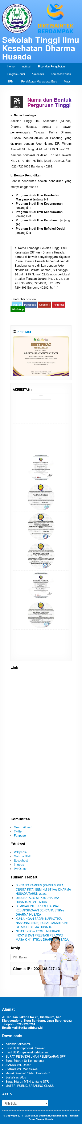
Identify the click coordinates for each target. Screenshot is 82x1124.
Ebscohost (21, 860)
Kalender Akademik (18, 1044)
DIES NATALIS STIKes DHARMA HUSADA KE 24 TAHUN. (37, 900)
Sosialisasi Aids (15, 1077)
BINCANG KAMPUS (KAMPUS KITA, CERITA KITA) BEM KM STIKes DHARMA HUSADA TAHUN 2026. (43, 889)
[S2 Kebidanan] (41, 643)
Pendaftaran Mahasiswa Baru (39, 81)
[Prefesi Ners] (41, 467)
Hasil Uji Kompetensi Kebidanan (26, 1052)
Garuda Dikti (22, 856)
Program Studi (16, 74)
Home (11, 66)
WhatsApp (18, 309)
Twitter (17, 305)
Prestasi (23, 332)
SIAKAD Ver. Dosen (18, 1065)
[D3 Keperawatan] (41, 526)
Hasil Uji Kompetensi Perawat (25, 1048)
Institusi (26, 66)
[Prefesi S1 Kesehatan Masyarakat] (41, 496)
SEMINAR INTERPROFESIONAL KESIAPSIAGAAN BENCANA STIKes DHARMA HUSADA (40, 910)
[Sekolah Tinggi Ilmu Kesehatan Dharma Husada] (41, 18)
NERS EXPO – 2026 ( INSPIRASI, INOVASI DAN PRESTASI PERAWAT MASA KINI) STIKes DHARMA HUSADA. (42, 935)
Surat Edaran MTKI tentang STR (27, 1081)
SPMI (10, 81)
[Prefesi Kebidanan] (41, 437)
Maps (67, 81)
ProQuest (20, 869)
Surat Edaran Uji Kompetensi (24, 1060)
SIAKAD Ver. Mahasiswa (21, 1069)
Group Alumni (23, 827)
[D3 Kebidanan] (41, 555)
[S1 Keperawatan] (41, 585)
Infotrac (19, 864)
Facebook (30, 305)
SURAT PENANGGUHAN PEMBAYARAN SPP (35, 1056)
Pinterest (58, 305)
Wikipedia (20, 852)
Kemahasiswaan (61, 74)
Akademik (38, 74)
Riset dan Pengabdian (51, 66)
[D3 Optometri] (41, 614)
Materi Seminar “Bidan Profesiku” (27, 1073)
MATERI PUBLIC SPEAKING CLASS (29, 1085)
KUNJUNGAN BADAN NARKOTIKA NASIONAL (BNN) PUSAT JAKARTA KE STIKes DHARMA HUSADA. (42, 922)
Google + (44, 305)
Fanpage (20, 835)
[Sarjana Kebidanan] (41, 408)
